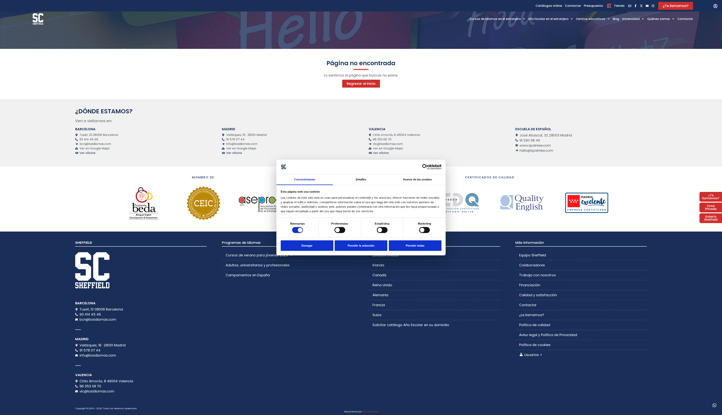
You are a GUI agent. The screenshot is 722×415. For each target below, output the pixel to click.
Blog (616, 19)
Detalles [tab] (361, 179)
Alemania (380, 295)
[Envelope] (629, 5)
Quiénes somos (658, 19)
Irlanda (378, 265)
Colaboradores (532, 265)
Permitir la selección (361, 245)
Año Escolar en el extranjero (548, 19)
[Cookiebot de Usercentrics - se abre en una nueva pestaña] (425, 167)
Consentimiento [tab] (304, 179)
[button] (715, 6)
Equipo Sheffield (532, 255)
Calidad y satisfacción (538, 295)
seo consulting (370, 411)
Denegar (306, 245)
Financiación (529, 285)
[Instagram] (653, 5)
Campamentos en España (248, 275)
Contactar (573, 6)
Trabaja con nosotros (537, 275)
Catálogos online (548, 6)
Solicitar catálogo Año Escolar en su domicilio (410, 325)
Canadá (379, 275)
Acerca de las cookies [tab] (417, 179)
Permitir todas (415, 245)
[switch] (339, 230)
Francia (378, 305)
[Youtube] (647, 5)
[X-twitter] (641, 5)
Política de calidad (534, 325)
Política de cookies (535, 344)
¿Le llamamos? (531, 315)
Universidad (631, 19)
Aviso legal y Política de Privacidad (548, 334)
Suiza (376, 315)
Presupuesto (593, 6)
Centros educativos (590, 19)
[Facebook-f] (635, 5)
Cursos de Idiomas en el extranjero (495, 19)
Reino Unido (382, 285)
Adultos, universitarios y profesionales (258, 265)
